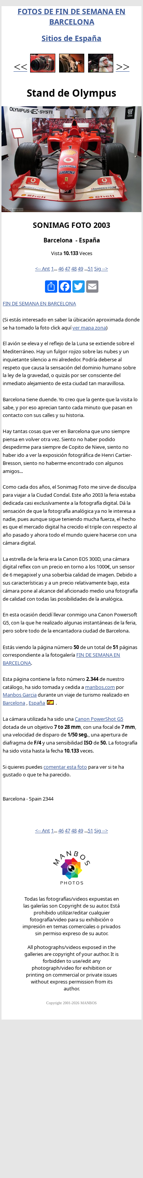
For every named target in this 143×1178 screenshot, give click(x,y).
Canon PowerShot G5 (99, 718)
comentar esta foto (65, 766)
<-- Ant (42, 268)
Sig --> (101, 268)
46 (61, 268)
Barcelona (14, 702)
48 (74, 268)
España (37, 702)
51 (90, 268)
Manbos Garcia (20, 694)
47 (67, 268)
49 (80, 268)
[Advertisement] (71, 1102)
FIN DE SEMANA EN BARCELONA (39, 303)
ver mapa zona (89, 327)
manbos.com (100, 687)
